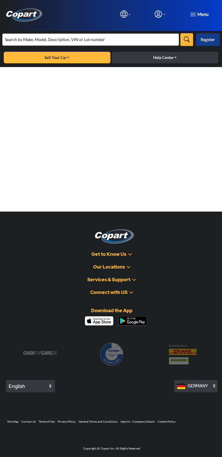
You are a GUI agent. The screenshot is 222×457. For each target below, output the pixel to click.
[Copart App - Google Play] (132, 321)
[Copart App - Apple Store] (99, 321)
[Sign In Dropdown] (160, 14)
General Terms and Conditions (98, 421)
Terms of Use (47, 421)
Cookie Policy (166, 421)
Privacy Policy (67, 421)
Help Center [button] (163, 57)
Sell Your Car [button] (55, 57)
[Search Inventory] (186, 39)
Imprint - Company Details (138, 421)
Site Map (12, 421)
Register (208, 39)
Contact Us (28, 421)
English (17, 386)
